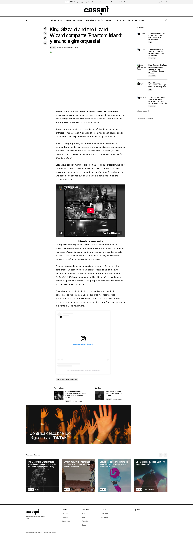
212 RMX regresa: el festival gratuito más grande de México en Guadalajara (156, 52)
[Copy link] (45, 43)
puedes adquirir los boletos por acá (90, 302)
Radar (84, 517)
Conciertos (152, 76)
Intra (67, 2)
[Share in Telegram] (45, 38)
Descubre (85, 510)
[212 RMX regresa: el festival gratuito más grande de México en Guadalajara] (142, 53)
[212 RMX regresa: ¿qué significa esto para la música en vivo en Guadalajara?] (142, 37)
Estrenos (53, 47)
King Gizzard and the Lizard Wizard (67, 379)
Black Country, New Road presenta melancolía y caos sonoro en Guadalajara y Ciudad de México (157, 69)
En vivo (103, 510)
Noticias (108, 399)
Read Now (124, 2)
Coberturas (66, 521)
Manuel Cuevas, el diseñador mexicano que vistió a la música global (157, 85)
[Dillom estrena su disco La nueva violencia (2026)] (150, 475)
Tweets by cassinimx (145, 118)
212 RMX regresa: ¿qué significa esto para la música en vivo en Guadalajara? (95, 2)
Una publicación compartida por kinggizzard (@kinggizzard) (83, 370)
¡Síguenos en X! (143, 111)
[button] (162, 2)
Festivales (152, 58)
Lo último (65, 510)
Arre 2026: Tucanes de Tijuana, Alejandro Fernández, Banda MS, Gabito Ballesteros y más (157, 100)
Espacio (68, 401)
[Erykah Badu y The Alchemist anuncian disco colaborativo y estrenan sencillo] (78, 475)
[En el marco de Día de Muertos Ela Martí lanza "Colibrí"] (111, 395)
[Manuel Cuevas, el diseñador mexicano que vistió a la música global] (142, 87)
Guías (84, 525)
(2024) (64, 277)
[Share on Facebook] (45, 28)
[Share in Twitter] (45, 33)
